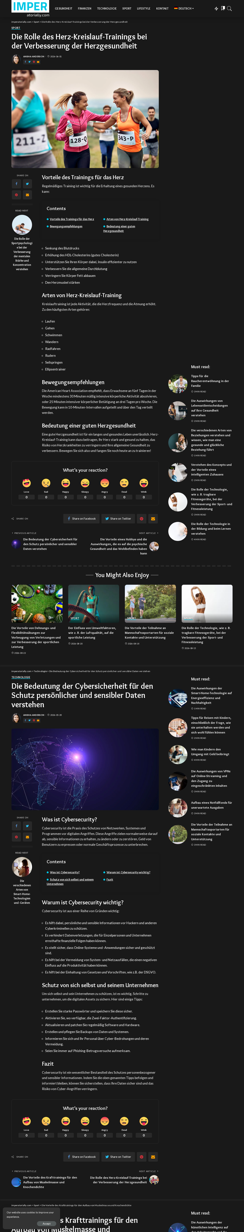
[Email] (38, 62)
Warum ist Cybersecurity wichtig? (128, 872)
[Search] (229, 8)
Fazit (110, 879)
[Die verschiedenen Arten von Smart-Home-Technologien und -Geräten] (22, 867)
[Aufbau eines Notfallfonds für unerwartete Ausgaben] (177, 807)
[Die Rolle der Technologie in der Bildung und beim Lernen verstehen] (177, 531)
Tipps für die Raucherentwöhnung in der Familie (210, 381)
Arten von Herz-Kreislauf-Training (128, 219)
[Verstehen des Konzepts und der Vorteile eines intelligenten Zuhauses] (177, 472)
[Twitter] (29, 62)
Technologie (20, 677)
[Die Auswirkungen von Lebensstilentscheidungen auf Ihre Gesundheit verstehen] (177, 410)
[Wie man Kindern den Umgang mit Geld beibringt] (177, 754)
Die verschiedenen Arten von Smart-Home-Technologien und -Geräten (22, 892)
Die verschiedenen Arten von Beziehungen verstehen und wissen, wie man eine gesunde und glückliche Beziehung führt (211, 440)
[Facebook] (25, 62)
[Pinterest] (34, 62)
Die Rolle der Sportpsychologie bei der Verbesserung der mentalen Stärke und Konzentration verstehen (21, 254)
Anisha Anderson (33, 56)
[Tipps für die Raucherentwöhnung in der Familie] (177, 383)
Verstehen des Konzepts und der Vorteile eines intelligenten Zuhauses (211, 469)
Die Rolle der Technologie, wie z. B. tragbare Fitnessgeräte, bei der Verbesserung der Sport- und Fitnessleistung (211, 499)
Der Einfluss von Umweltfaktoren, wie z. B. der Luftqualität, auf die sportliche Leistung (92, 632)
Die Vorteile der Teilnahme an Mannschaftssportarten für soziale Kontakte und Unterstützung (149, 632)
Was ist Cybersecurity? (65, 872)
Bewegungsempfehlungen (66, 226)
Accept (47, 1223)
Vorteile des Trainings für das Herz (72, 219)
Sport (15, 28)
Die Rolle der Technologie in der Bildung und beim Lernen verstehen (211, 528)
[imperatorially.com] (30, 8)
